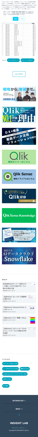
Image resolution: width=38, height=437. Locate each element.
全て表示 (6, 386)
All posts (19, 74)
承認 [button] (15, 19)
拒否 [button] (22, 19)
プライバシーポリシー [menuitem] (18, 428)
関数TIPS (25, 369)
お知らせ (7, 379)
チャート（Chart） (27, 60)
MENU (18, 409)
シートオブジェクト (10, 369)
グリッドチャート (13, 60)
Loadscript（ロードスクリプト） (15, 374)
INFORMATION (18, 401)
